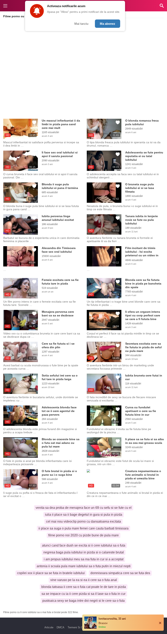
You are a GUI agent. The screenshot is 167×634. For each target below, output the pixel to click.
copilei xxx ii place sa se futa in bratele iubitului (51, 573)
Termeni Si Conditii (79, 627)
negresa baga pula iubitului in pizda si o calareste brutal (83, 552)
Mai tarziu (81, 23)
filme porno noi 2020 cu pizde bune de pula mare (83, 535)
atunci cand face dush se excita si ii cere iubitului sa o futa (83, 545)
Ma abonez (107, 23)
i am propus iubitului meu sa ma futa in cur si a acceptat (83, 559)
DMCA (60, 627)
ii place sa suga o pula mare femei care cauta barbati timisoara (83, 528)
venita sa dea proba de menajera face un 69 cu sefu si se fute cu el (84, 507)
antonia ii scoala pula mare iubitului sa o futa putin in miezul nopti (84, 566)
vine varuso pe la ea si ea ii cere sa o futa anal (83, 580)
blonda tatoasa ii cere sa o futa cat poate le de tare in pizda (83, 587)
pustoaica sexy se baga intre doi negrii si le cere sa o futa (83, 600)
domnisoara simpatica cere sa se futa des (120, 573)
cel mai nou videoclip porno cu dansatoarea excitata (83, 521)
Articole (48, 627)
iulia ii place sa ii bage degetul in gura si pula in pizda (83, 514)
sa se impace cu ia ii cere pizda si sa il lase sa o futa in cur (83, 593)
